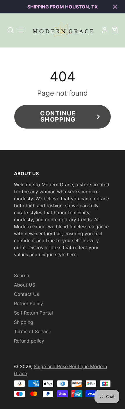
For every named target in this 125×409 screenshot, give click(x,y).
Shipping (23, 322)
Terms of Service (32, 331)
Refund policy (29, 341)
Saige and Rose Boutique (62, 366)
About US (24, 285)
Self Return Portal (33, 313)
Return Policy (28, 303)
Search (21, 275)
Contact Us (26, 294)
